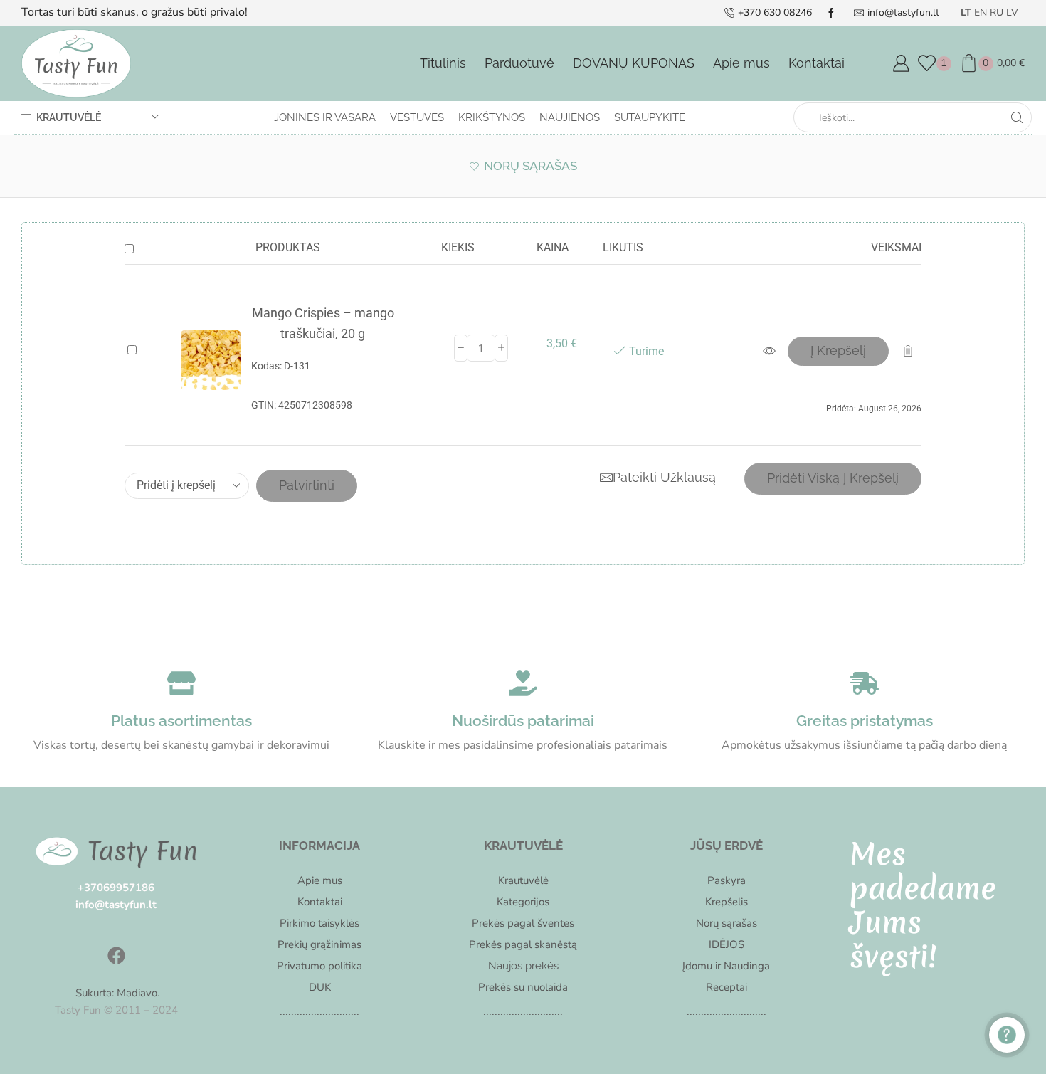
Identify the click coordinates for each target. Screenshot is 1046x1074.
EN (980, 12)
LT (966, 12)
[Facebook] (116, 956)
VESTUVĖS (417, 117)
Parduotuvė (519, 63)
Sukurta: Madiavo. (116, 993)
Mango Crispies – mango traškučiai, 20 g (323, 323)
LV (1012, 12)
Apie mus (741, 63)
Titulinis (443, 63)
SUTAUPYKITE (649, 117)
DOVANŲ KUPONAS (633, 63)
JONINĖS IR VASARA (325, 117)
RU (996, 12)
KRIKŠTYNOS (491, 117)
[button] (838, 351)
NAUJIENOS (569, 117)
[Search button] (1017, 117)
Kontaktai (816, 63)
